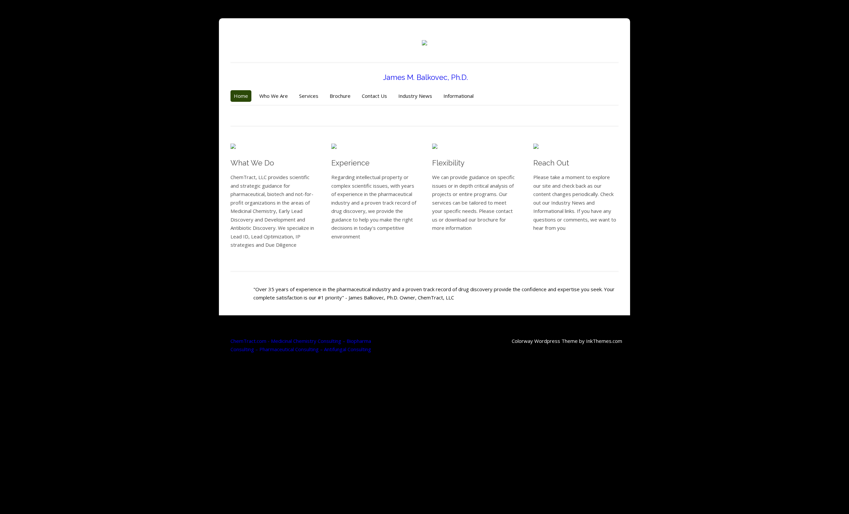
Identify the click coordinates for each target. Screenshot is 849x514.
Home (241, 96)
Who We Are (273, 96)
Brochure (340, 96)
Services (308, 96)
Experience (350, 163)
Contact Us (374, 96)
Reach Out (551, 163)
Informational (458, 96)
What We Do (252, 163)
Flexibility (448, 163)
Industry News (415, 96)
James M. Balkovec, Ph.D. (424, 77)
